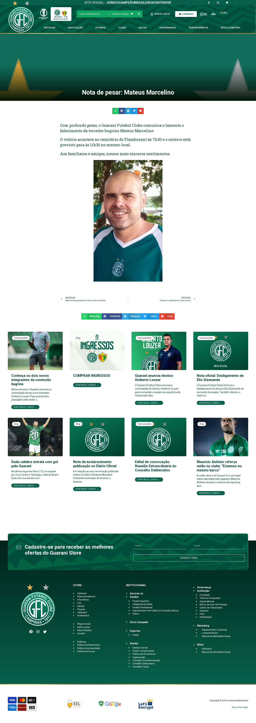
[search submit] (139, 14)
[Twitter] (45, 631)
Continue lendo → (25, 407)
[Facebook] (31, 631)
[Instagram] (38, 631)
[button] (115, 111)
